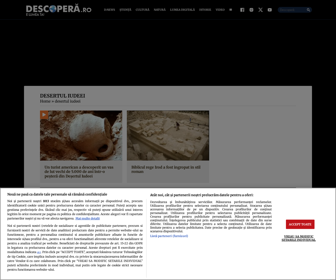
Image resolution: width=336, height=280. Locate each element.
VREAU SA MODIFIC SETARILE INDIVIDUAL (299, 238)
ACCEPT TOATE (300, 224)
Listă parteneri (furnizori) (169, 236)
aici (39, 252)
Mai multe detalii (87, 218)
